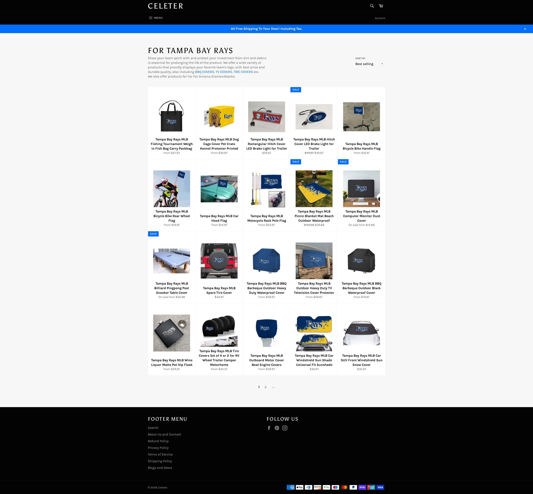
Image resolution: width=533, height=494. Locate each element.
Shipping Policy (160, 461)
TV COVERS (224, 72)
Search (153, 428)
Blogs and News (160, 468)
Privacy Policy (158, 448)
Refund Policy (158, 441)
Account (380, 18)
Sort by (360, 58)
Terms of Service (160, 454)
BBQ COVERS (204, 72)
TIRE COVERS (243, 72)
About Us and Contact (164, 434)
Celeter (166, 6)
